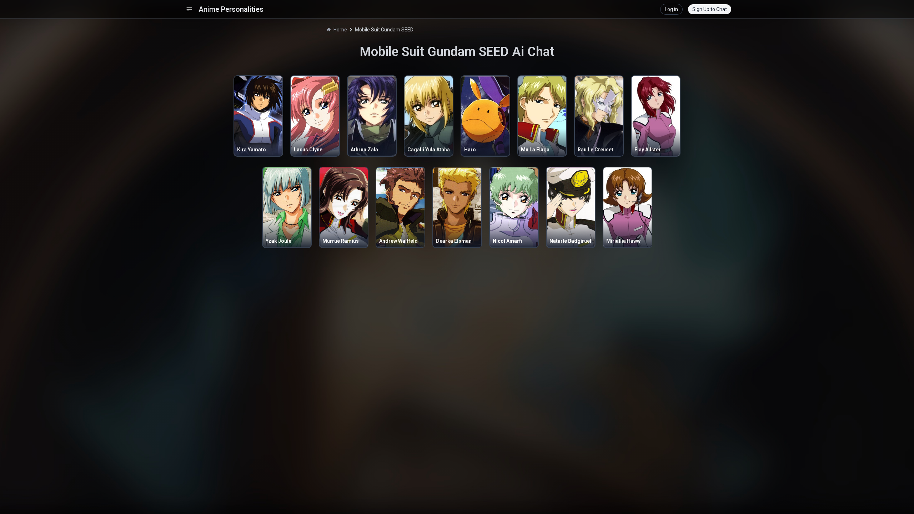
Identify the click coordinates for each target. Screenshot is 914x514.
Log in (671, 9)
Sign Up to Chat (709, 9)
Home (340, 29)
